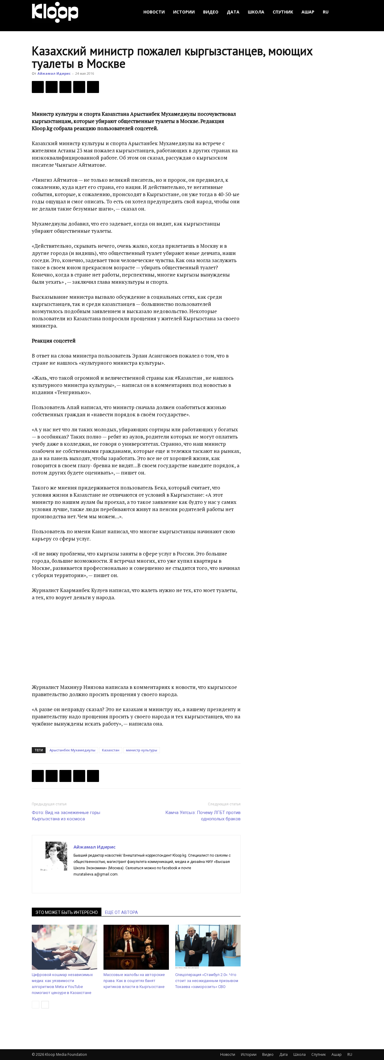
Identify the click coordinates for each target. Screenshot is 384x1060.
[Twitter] (52, 87)
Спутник (283, 12)
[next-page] (45, 1004)
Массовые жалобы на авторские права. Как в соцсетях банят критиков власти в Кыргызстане (134, 980)
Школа (256, 12)
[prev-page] (35, 1004)
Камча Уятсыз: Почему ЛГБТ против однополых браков (203, 816)
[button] (345, 12)
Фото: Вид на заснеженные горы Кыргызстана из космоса (66, 816)
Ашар (308, 12)
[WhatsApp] (93, 87)
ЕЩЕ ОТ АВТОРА (121, 912)
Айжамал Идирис (54, 73)
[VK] (65, 87)
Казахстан (110, 750)
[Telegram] (79, 87)
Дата (233, 12)
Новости (154, 12)
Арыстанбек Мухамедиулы (72, 750)
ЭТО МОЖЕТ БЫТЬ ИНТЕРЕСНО (66, 912)
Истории (184, 12)
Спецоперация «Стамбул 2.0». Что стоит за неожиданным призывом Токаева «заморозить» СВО (206, 980)
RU (325, 12)
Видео (210, 12)
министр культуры (141, 750)
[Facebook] (38, 87)
